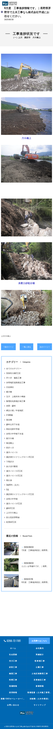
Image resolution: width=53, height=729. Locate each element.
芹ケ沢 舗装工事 (13, 377)
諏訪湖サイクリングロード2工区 (20, 494)
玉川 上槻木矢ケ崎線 (15, 396)
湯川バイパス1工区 (14, 503)
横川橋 (9, 391)
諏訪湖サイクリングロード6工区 (20, 456)
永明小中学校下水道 (14, 433)
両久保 (9, 480)
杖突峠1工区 (11, 522)
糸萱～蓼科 (11, 405)
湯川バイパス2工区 (14, 470)
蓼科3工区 (10, 508)
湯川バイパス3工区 (14, 475)
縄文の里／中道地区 (14, 410)
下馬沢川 (10, 461)
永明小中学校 (12, 498)
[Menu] (48, 3)
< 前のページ (8, 346)
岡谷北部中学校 (13, 429)
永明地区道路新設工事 (15, 382)
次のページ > (45, 346)
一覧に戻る (26, 346)
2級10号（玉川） (13, 484)
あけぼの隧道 (12, 466)
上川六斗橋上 (6, 336)
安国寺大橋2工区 (13, 373)
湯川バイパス (12, 452)
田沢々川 (10, 447)
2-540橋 (9, 415)
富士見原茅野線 (13, 517)
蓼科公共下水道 (13, 424)
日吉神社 (10, 387)
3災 (7, 489)
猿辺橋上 (10, 443)
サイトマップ (40, 705)
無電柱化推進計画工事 (15, 401)
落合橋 (9, 419)
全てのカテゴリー (13, 368)
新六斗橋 (10, 438)
